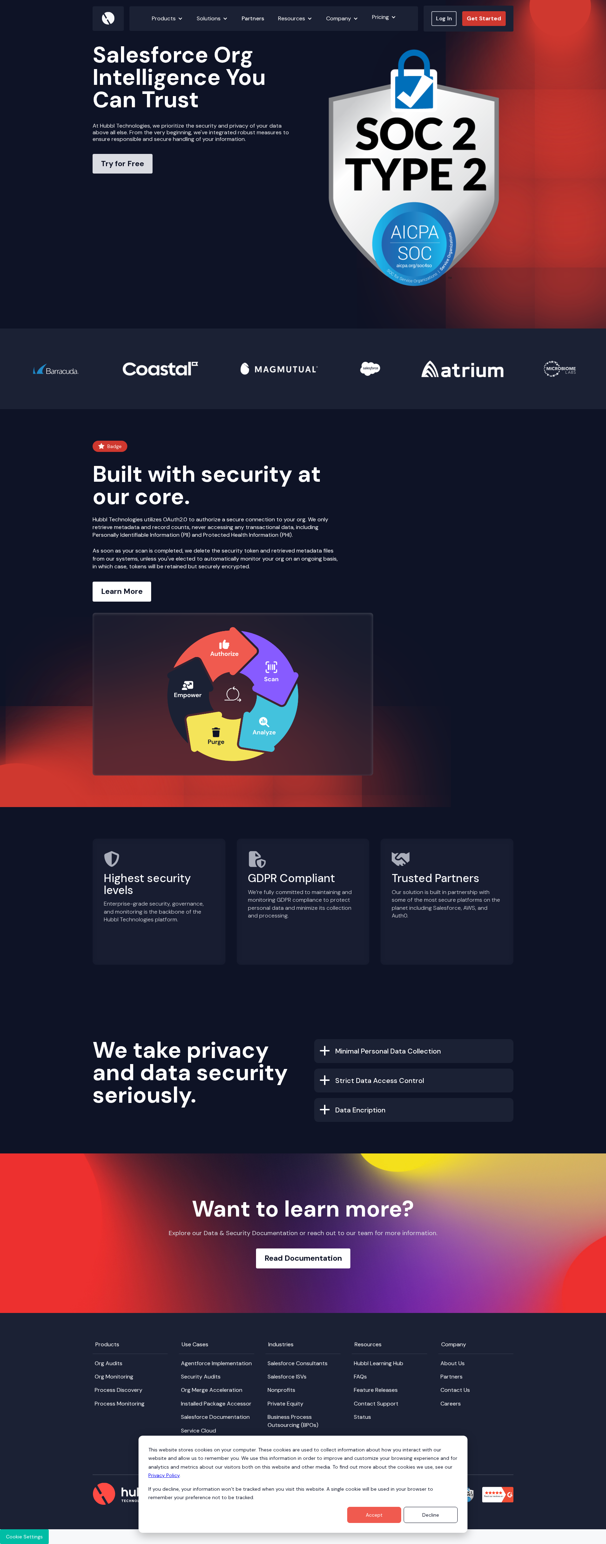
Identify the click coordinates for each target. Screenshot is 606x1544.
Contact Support (376, 1403)
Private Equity (285, 1403)
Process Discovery (118, 1390)
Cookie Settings (24, 1536)
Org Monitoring (114, 1376)
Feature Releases (376, 1390)
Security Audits (201, 1376)
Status (362, 1417)
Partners (253, 18)
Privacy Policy (164, 1475)
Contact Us (455, 1390)
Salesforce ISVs (287, 1376)
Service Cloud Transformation (201, 1434)
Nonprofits (281, 1390)
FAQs (360, 1376)
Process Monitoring (119, 1403)
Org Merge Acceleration (211, 1390)
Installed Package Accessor (216, 1403)
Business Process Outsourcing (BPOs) (293, 1420)
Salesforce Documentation (215, 1417)
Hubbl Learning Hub (378, 1363)
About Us (452, 1363)
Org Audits (108, 1363)
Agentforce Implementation (216, 1363)
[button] (167, 18)
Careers (450, 1403)
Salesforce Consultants (298, 1363)
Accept (374, 1515)
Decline (430, 1515)
